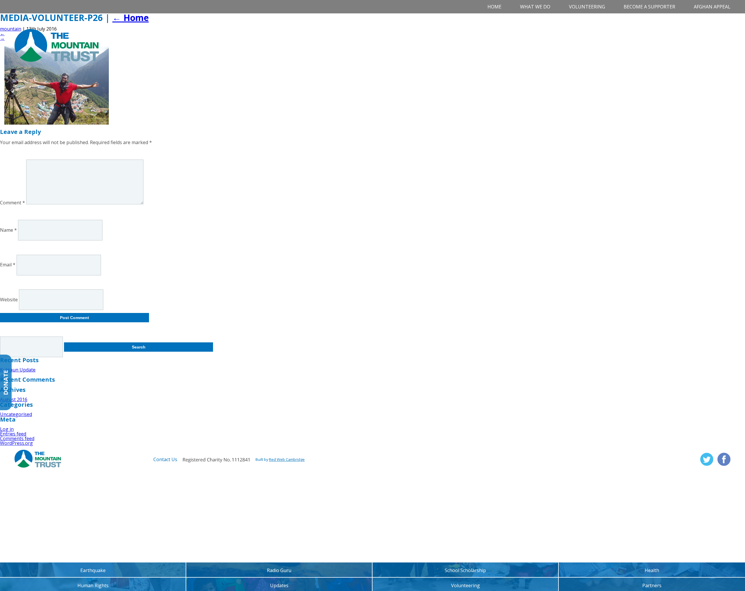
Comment (12, 202)
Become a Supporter (649, 6)
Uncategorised (16, 414)
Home (494, 6)
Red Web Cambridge (287, 459)
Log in (7, 429)
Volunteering (587, 6)
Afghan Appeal (712, 6)
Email (7, 265)
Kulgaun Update (18, 370)
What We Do (535, 6)
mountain (10, 29)
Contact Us (165, 459)
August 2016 (13, 399)
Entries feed (13, 434)
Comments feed (17, 438)
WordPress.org (16, 443)
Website (9, 299)
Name (8, 230)
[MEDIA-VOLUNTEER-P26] (56, 123)
